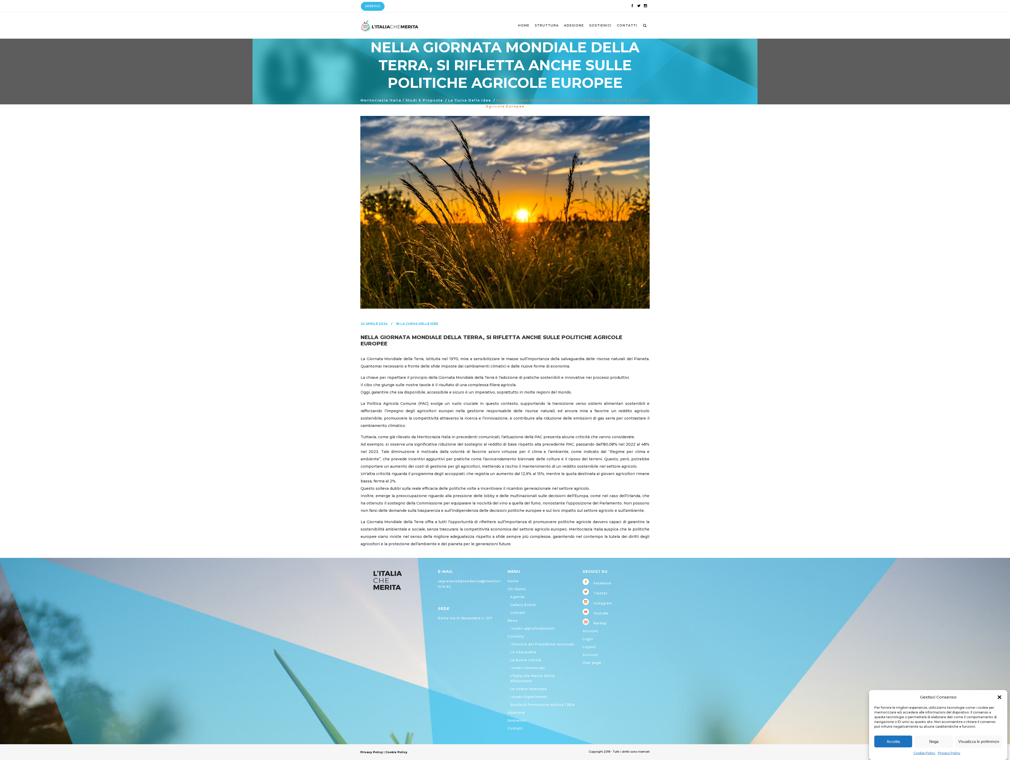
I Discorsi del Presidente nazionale (542, 644)
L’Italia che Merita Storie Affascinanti (532, 678)
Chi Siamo (517, 589)
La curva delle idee (469, 100)
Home (513, 581)
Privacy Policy (949, 753)
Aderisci (372, 6)
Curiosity (516, 636)
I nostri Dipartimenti (529, 697)
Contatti (518, 613)
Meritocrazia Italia (381, 100)
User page (592, 663)
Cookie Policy (924, 753)
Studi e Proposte (424, 100)
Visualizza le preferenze (978, 741)
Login (588, 639)
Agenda (517, 597)
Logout (589, 647)
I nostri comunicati (527, 668)
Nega (933, 741)
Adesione (516, 713)
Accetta (893, 741)
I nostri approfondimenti (532, 628)
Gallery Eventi (523, 605)
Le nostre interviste (528, 689)
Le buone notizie (525, 660)
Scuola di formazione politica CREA (542, 705)
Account (590, 631)
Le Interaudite (523, 652)
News (513, 621)
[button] (999, 697)
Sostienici (517, 720)
